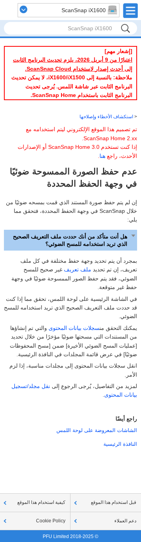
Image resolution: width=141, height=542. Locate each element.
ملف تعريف (77, 269)
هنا (102, 156)
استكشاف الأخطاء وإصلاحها (106, 116)
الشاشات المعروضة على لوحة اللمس (96, 430)
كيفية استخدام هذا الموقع (41, 502)
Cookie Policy (50, 521)
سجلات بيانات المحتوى (74, 328)
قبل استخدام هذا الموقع (113, 502)
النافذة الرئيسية (120, 444)
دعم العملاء (125, 521)
